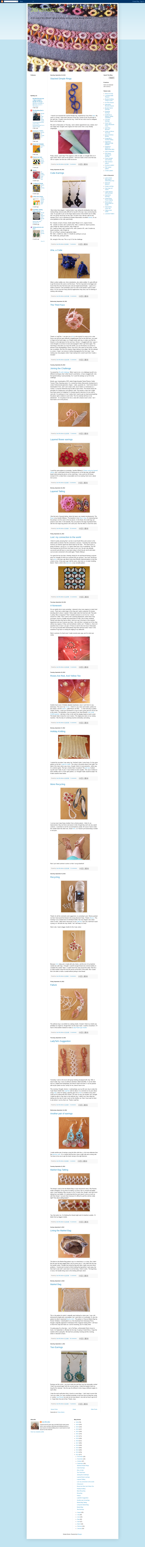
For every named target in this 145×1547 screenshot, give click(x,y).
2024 (77, 1427)
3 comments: (73, 164)
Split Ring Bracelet (107, 128)
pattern (64, 708)
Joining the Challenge (60, 368)
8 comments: (73, 1221)
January (79, 1528)
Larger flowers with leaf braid (109, 192)
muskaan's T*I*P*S (38, 131)
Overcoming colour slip (108, 207)
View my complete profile (37, 1432)
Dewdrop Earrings (107, 112)
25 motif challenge (64, 372)
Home (74, 1409)
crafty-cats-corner (38, 196)
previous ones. (56, 1154)
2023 (77, 1429)
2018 (77, 1440)
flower (52, 518)
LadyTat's (79, 921)
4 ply (55, 1092)
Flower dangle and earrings (109, 159)
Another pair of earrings (61, 1113)
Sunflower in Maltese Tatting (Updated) (109, 116)
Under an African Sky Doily (109, 132)
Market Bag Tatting (59, 1170)
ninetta (34, 170)
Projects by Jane (37, 157)
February (79, 1526)
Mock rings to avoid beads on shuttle (109, 203)
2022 (77, 1431)
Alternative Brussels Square (109, 105)
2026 (77, 1422)
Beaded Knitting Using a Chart (109, 99)
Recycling (55, 877)
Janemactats (47, 9)
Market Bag (55, 1284)
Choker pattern (109, 170)
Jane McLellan (46, 1422)
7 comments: (73, 244)
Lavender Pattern (109, 213)
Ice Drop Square (109, 102)
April (78, 1521)
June (78, 1517)
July (78, 1514)
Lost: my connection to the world (65, 537)
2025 (77, 1424)
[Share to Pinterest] (87, 164)
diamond (68, 563)
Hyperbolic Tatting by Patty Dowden (109, 143)
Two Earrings (56, 1347)
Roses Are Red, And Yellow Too (65, 676)
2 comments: (73, 1104)
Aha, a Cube (56, 250)
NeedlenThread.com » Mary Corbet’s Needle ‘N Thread (38, 100)
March (79, 1524)
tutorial (90, 217)
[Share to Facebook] (85, 164)
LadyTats (67, 1091)
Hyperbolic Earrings (108, 195)
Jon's (57, 964)
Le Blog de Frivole (38, 183)
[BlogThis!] (81, 164)
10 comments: (73, 528)
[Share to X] (83, 164)
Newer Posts (54, 1409)
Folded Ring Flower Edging (109, 199)
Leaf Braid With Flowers (109, 96)
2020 (77, 1436)
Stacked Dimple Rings (61, 78)
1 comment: (73, 1161)
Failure (53, 985)
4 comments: (73, 667)
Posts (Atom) (61, 1412)
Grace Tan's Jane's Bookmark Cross (109, 124)
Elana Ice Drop (109, 93)
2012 (77, 1454)
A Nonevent (55, 605)
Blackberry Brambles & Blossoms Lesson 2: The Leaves (38, 105)
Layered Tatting (57, 491)
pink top (87, 768)
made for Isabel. (66, 764)
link (73, 336)
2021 (77, 1433)
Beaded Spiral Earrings (109, 108)
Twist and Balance (107, 183)
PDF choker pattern (108, 167)
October (79, 1461)
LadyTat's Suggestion (60, 1041)
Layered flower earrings (61, 439)
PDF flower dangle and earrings (108, 155)
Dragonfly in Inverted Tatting (109, 139)
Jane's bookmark (109, 151)
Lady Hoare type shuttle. (80, 1027)
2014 (77, 1450)
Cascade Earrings (107, 120)
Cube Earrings (57, 173)
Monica (92, 918)
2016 (77, 1445)
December (80, 1456)
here (94, 115)
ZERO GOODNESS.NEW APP (42, 200)
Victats (68, 707)
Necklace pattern (109, 165)
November (80, 1459)
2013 (77, 1452)
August (79, 1512)
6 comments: (73, 296)
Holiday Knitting (57, 731)
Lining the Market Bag (60, 1230)
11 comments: (73, 596)
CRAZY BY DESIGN (38, 144)
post (55, 559)
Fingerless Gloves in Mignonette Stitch (109, 148)
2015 (77, 1447)
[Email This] (79, 164)
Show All (42, 241)
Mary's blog (83, 518)
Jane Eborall (59, 1397)
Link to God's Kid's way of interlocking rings (109, 179)
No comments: (73, 1338)
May (78, 1519)
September (80, 1463)
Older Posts (94, 1409)
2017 (77, 1443)
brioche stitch (70, 1319)
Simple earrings (109, 186)
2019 (77, 1438)
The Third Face (57, 305)
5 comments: (73, 359)
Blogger (80, 1534)
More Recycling (57, 784)
